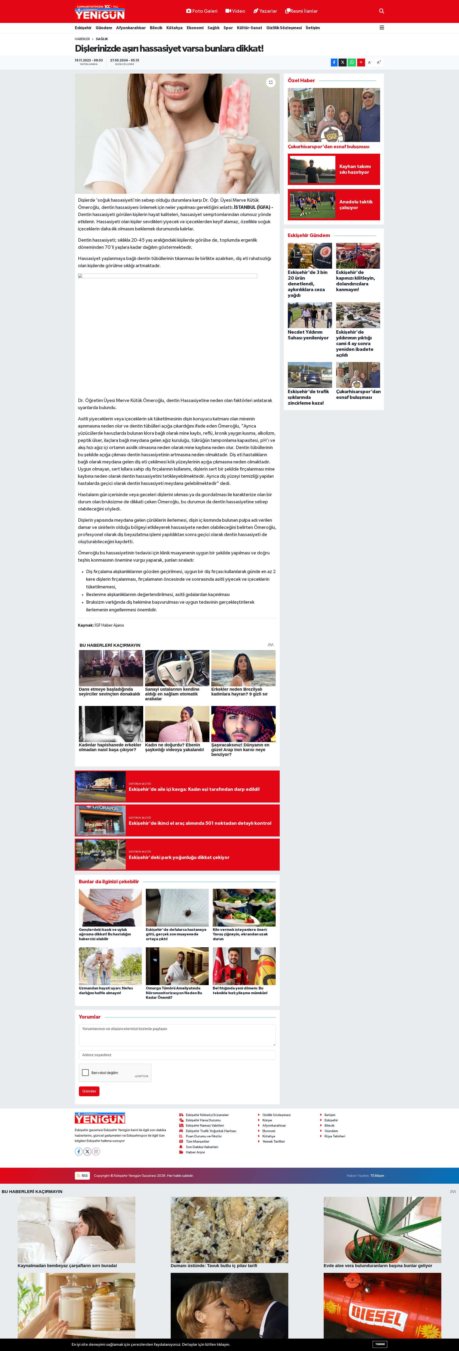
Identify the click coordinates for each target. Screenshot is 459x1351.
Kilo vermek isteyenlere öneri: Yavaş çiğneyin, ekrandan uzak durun (240, 934)
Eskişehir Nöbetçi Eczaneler (207, 1115)
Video (238, 11)
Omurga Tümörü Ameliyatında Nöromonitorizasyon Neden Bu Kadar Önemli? (174, 992)
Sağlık (213, 28)
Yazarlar (268, 11)
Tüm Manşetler (197, 1141)
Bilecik (156, 28)
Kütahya (174, 28)
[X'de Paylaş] (343, 62)
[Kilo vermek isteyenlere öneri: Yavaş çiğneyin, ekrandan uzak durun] (244, 908)
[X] (87, 1152)
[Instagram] (96, 1152)
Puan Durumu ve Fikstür (204, 1136)
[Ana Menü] (382, 28)
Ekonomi (195, 28)
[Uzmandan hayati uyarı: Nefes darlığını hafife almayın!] (110, 966)
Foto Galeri (204, 11)
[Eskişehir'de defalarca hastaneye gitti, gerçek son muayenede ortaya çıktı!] (177, 908)
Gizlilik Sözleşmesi (284, 28)
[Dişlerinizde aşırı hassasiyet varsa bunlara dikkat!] (177, 134)
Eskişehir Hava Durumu (203, 1120)
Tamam (380, 1344)
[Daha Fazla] (361, 62)
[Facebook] (79, 1152)
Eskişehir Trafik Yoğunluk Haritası (211, 1131)
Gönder (89, 1091)
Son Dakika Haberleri (202, 1147)
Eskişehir (83, 28)
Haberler (82, 39)
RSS (84, 1175)
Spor (228, 28)
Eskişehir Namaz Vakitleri (205, 1125)
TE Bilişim (377, 1175)
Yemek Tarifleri (273, 1141)
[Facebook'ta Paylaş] (334, 62)
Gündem (104, 28)
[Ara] (381, 11)
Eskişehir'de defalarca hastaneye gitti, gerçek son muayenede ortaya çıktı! (176, 934)
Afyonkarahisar (131, 28)
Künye (267, 1120)
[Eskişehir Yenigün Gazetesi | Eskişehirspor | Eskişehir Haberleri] (100, 11)
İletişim (313, 28)
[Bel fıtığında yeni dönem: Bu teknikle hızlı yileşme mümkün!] (244, 966)
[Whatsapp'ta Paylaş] (352, 62)
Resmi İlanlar (304, 11)
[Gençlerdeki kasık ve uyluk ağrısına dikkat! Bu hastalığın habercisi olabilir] (110, 908)
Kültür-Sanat (249, 28)
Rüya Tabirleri (335, 1136)
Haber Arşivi (195, 1152)
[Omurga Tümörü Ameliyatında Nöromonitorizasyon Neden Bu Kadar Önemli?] (177, 966)
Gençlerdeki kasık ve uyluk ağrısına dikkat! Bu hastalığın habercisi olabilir (105, 934)
